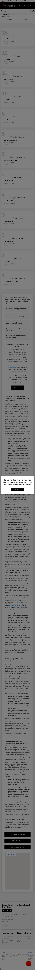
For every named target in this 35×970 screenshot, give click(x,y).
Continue (17, 489)
